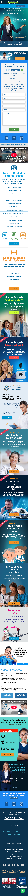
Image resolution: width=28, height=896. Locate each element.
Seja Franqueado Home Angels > (14, 832)
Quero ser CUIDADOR (7, 695)
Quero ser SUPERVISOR (21, 695)
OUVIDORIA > (14, 825)
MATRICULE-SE (7, 754)
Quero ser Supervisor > (17, 781)
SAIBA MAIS (14, 244)
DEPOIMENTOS (14, 603)
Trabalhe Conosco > (14, 835)
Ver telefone (20, 6)
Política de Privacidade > (14, 843)
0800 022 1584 (14, 818)
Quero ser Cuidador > (17, 778)
